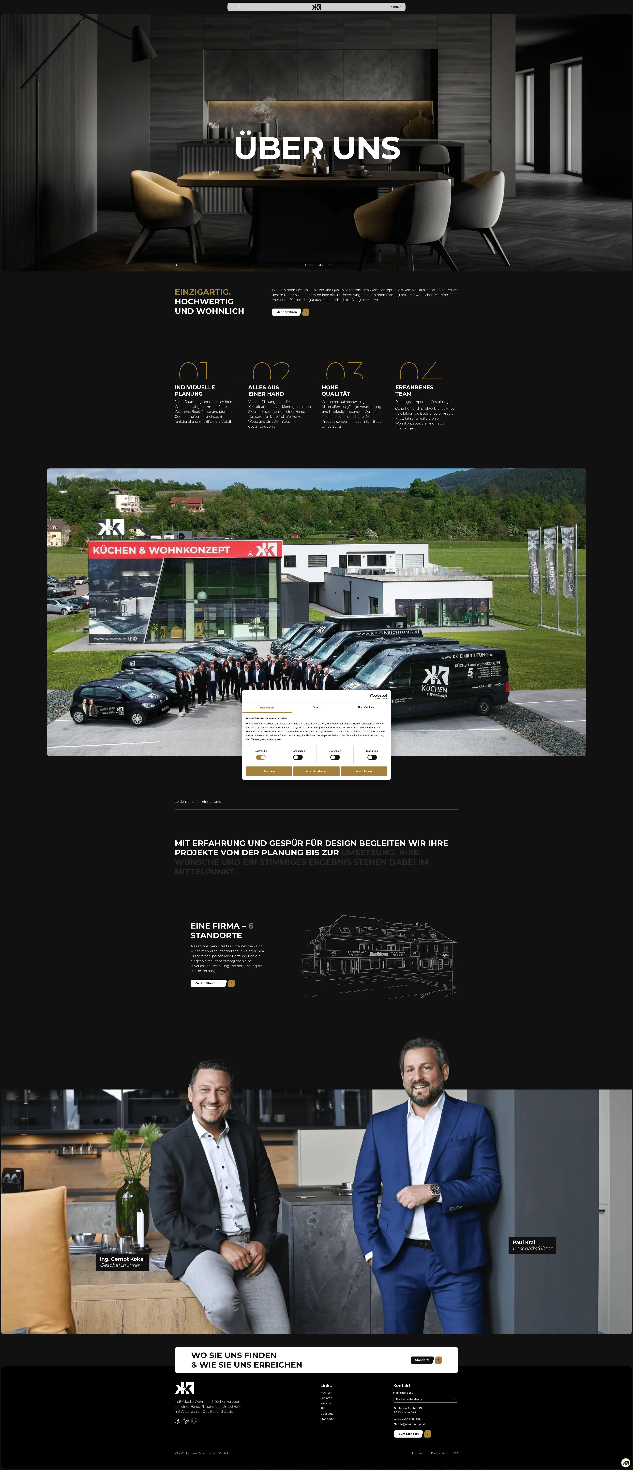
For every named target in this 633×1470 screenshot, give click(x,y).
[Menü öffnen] (625, 1462)
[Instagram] (186, 1421)
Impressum (419, 1453)
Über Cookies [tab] (366, 707)
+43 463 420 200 (409, 1419)
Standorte (327, 1419)
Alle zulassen (364, 771)
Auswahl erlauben (316, 771)
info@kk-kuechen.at (411, 1424)
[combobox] (425, 1399)
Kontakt (396, 6)
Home (309, 265)
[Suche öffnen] (239, 7)
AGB (455, 1453)
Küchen (325, 1392)
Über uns (324, 265)
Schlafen (326, 1397)
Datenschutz (439, 1453)
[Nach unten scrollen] (176, 264)
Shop (323, 1408)
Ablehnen (269, 771)
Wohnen (326, 1403)
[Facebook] (177, 1421)
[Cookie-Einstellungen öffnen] (194, 1421)
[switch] (298, 757)
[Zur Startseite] (316, 7)
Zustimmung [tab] (267, 707)
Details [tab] (317, 707)
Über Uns (326, 1413)
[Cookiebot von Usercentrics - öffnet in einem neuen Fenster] (372, 696)
